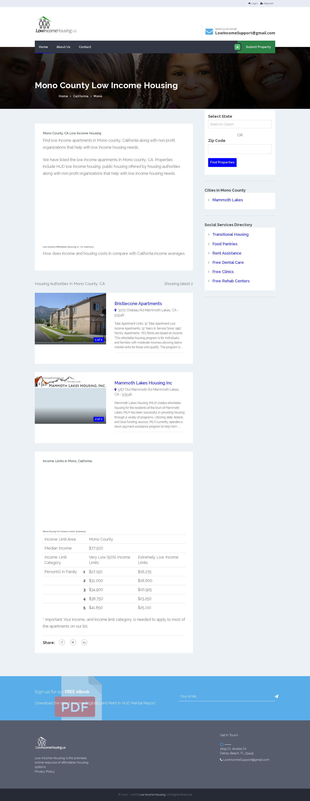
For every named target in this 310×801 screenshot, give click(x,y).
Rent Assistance (226, 253)
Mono (98, 96)
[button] (276, 696)
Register (269, 3)
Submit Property (258, 47)
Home (43, 47)
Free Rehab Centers (231, 281)
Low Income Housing (152, 794)
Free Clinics (223, 271)
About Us (63, 47)
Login (254, 3)
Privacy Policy (45, 771)
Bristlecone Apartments (138, 303)
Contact (85, 47)
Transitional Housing (230, 234)
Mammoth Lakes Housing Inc (143, 382)
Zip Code (216, 140)
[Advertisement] (114, 212)
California (81, 96)
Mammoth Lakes (227, 200)
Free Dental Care (228, 262)
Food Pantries (224, 244)
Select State (220, 116)
